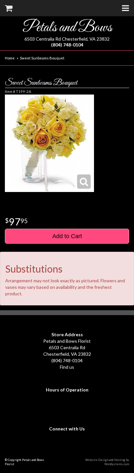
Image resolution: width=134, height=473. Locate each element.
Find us (67, 367)
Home (10, 58)
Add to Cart (67, 236)
